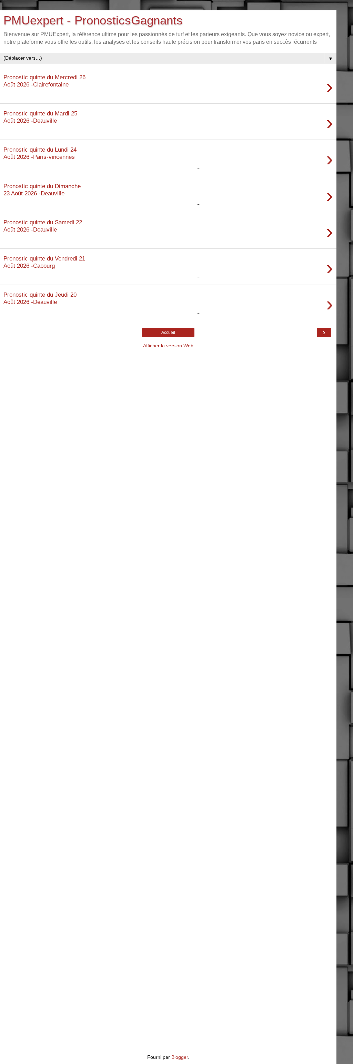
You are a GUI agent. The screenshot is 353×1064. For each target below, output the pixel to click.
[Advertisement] (168, 400)
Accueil (168, 332)
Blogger (179, 1057)
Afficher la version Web (168, 345)
